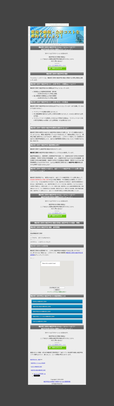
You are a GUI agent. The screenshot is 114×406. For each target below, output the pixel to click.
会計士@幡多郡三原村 (36, 366)
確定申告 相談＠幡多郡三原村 (42, 306)
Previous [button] (29, 35)
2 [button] (56, 44)
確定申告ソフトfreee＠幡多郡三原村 (43, 316)
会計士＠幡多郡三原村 (40, 321)
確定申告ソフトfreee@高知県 (38, 363)
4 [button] (61, 44)
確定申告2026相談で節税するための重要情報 (57, 381)
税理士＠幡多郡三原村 (40, 301)
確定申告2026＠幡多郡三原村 (42, 311)
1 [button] (53, 44)
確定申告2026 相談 (35, 359)
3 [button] (58, 44)
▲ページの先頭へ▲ (40, 373)
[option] (57, 35)
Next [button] (85, 35)
